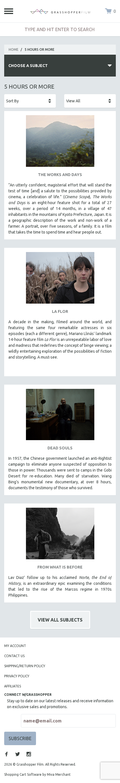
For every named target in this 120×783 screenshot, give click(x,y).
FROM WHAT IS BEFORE (60, 567)
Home (13, 49)
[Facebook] (6, 754)
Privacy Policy (16, 676)
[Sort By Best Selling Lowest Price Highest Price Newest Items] (30, 101)
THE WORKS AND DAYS (60, 174)
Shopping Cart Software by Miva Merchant (37, 774)
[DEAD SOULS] (60, 417)
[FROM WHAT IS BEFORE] (60, 535)
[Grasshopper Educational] (60, 11)
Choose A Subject (28, 65)
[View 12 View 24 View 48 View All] (90, 101)
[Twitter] (17, 754)
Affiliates (12, 686)
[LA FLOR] (60, 280)
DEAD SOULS (60, 448)
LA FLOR (60, 311)
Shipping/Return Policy (24, 666)
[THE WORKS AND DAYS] (60, 143)
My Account (15, 646)
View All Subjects (60, 619)
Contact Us (14, 656)
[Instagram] (29, 754)
